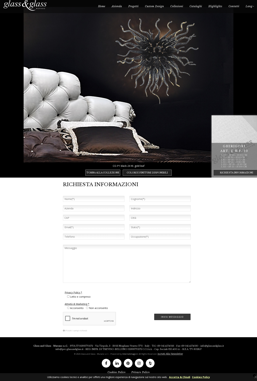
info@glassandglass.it (212, 346)
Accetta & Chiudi (179, 377)
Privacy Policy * (73, 292)
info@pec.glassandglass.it (69, 349)
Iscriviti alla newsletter (170, 353)
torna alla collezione (102, 172)
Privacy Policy (140, 372)
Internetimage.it (130, 354)
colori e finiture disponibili (147, 172)
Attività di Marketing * (77, 304)
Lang (249, 6)
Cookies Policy (201, 377)
